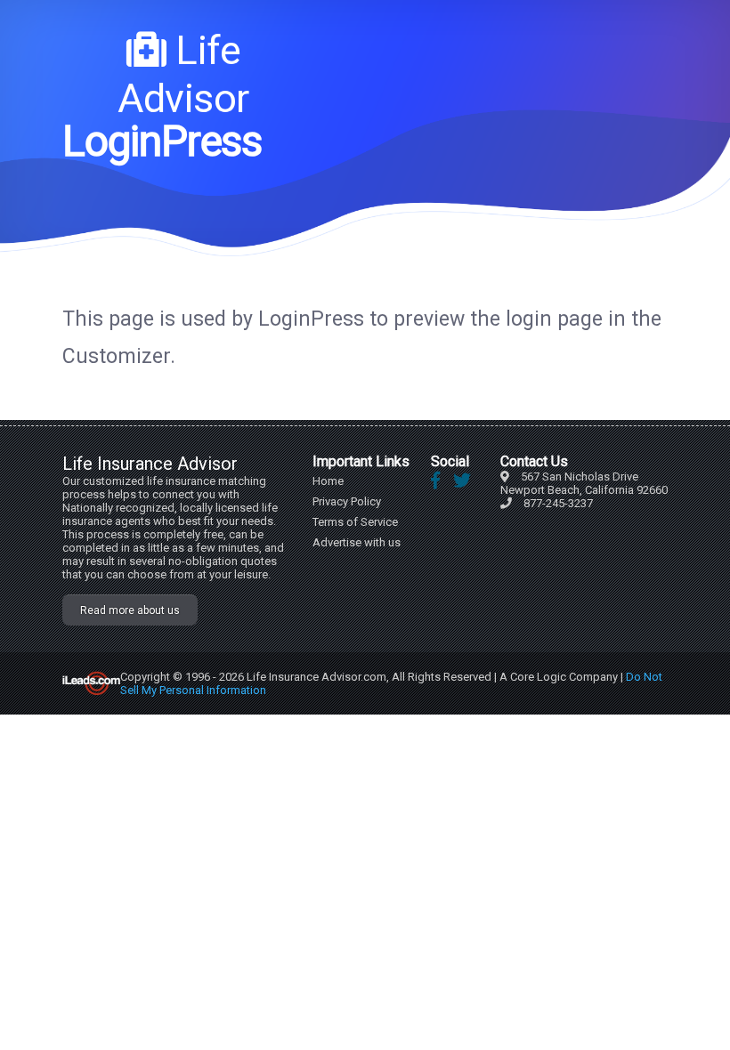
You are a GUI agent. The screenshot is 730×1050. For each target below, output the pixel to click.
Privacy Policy (346, 501)
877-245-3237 (558, 503)
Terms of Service (355, 522)
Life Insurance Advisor (150, 463)
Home (328, 481)
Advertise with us (356, 542)
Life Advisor (183, 74)
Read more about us (130, 610)
